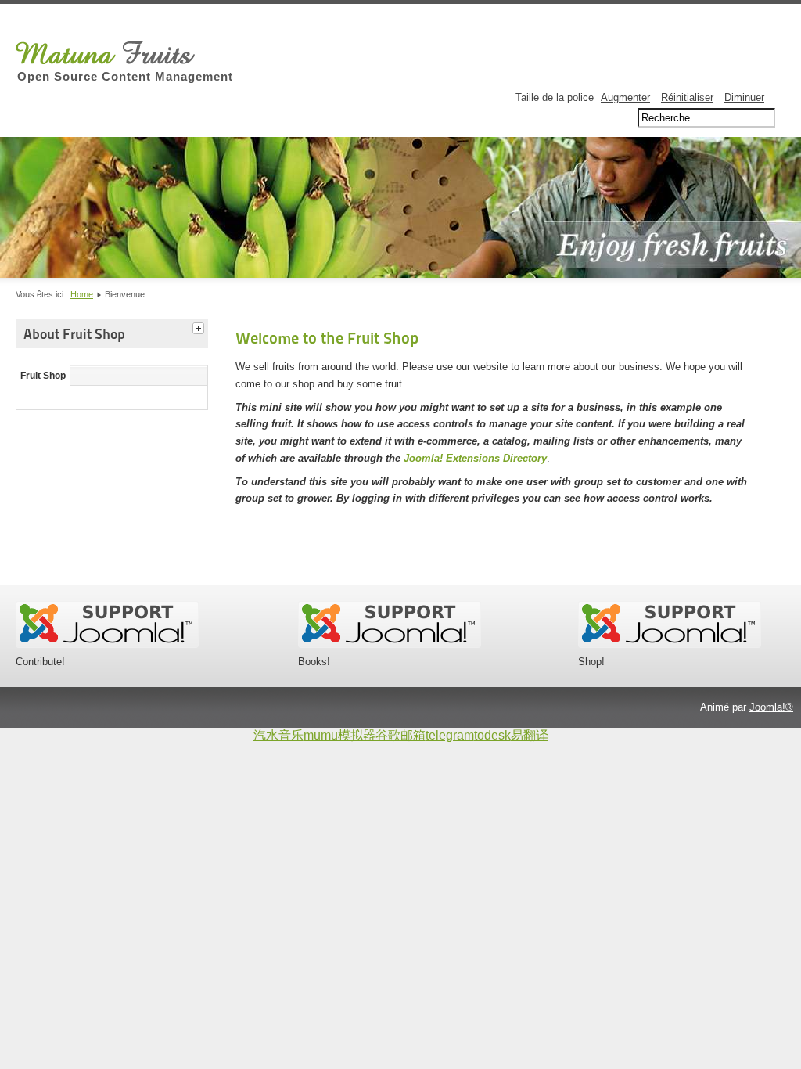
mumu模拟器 (339, 735)
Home (81, 294)
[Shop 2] (669, 644)
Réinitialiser (687, 97)
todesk (492, 735)
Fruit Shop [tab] (43, 375)
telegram (450, 735)
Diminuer (744, 97)
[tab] (200, 326)
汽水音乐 (278, 735)
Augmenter (625, 97)
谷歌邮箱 (400, 735)
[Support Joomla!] (107, 644)
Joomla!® (771, 707)
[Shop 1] (389, 644)
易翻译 (529, 735)
